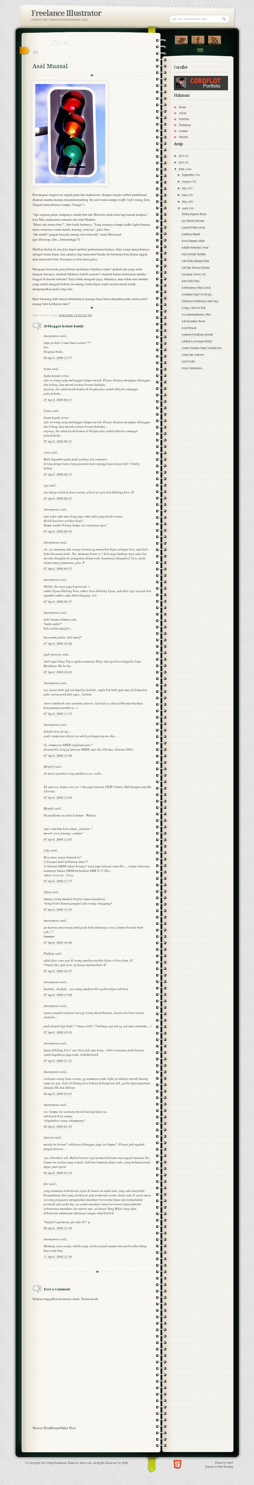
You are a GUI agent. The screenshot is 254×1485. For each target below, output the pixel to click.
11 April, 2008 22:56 (58, 1256)
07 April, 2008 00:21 (58, 399)
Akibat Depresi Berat (193, 214)
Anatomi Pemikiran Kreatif (197, 334)
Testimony (185, 125)
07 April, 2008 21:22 (58, 1061)
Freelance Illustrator (66, 13)
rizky (47, 850)
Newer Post (41, 1427)
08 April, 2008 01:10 (58, 1126)
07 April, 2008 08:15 (58, 474)
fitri (46, 1184)
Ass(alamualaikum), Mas (196, 314)
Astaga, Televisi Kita (193, 307)
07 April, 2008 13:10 (58, 909)
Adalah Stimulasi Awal (194, 247)
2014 (181, 155)
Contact (199, 50)
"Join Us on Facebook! (198, 39)
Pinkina (49, 953)
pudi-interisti (53, 654)
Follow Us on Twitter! (181, 39)
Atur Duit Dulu (190, 281)
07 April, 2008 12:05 (58, 839)
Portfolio (184, 119)
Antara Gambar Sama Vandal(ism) (201, 348)
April (185, 208)
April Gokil (188, 361)
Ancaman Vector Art (193, 274)
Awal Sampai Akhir (193, 240)
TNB (125, 1463)
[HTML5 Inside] (177, 1464)
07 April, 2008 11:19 (58, 713)
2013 (181, 162)
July (185, 188)
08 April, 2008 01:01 (58, 1093)
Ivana (47, 368)
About (182, 113)
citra (47, 452)
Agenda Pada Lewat (193, 227)
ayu (46, 485)
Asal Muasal (188, 328)
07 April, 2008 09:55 (58, 568)
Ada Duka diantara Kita (195, 261)
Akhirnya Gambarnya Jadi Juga (200, 301)
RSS (214, 39)
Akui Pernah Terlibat (193, 254)
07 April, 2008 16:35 (58, 971)
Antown (49, 1137)
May (185, 201)
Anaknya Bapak (190, 234)
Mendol (49, 766)
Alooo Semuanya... (192, 368)
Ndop (47, 892)
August (186, 181)
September (188, 175)
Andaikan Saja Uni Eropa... (197, 294)
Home (55, 1427)
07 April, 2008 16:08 (58, 942)
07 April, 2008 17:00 (58, 995)
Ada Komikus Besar (193, 321)
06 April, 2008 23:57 (58, 358)
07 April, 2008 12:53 (58, 881)
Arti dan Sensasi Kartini (195, 267)
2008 (181, 169)
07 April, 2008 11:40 (58, 755)
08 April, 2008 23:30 (58, 1228)
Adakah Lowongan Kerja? (196, 341)
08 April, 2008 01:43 (58, 1173)
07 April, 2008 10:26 (58, 672)
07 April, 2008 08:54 (58, 531)
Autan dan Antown (192, 354)
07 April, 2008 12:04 (58, 797)
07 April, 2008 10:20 (58, 643)
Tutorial (183, 137)
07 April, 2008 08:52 (58, 498)
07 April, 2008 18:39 (58, 1032)
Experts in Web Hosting (219, 1466)
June (185, 195)
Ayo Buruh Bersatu (192, 220)
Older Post (68, 1427)
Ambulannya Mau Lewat (196, 287)
